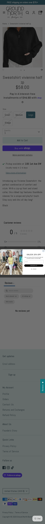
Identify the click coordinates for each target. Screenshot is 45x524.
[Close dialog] (43, 251)
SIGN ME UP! (33, 265)
